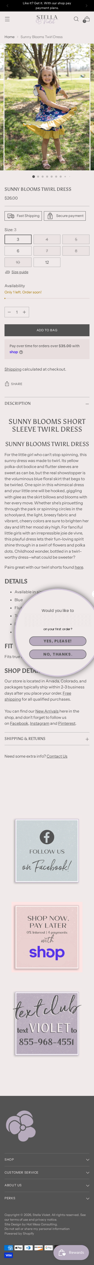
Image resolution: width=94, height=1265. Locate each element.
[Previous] (7, 5)
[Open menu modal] (7, 19)
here (79, 567)
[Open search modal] (76, 19)
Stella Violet (41, 1215)
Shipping (13, 369)
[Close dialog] (85, 594)
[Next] (86, 5)
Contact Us (57, 756)
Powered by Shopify (19, 1233)
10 (18, 262)
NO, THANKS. (46, 654)
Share (16, 384)
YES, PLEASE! (47, 640)
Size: (10, 229)
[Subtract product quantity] (9, 312)
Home (10, 37)
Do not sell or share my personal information (37, 1229)
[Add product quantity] (24, 312)
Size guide (20, 272)
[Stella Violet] (47, 18)
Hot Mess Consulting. (42, 1224)
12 (47, 262)
